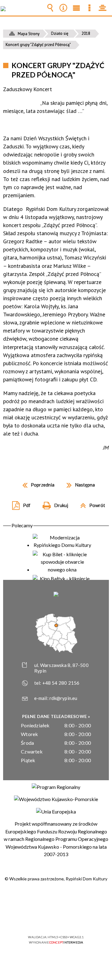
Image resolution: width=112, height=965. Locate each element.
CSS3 (55, 919)
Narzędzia (63, 7)
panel (102, 7)
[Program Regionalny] (56, 787)
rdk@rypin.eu (63, 698)
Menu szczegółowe (89, 7)
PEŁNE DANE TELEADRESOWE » (56, 716)
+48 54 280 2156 (61, 683)
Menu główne (76, 7)
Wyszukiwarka (50, 7)
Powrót (90, 503)
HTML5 (46, 919)
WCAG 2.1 (75, 919)
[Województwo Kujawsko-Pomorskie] (56, 799)
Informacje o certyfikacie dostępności (56, 897)
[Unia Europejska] (56, 811)
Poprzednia (35, 482)
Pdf (18, 503)
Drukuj (53, 503)
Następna (78, 482)
